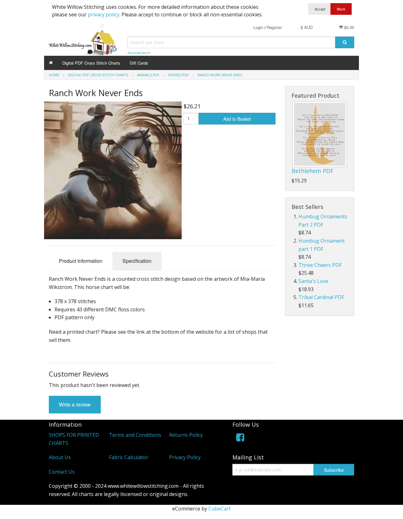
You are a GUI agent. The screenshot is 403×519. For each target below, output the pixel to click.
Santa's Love (313, 281)
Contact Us (62, 471)
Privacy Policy (185, 457)
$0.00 (348, 27)
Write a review (75, 404)
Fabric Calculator (128, 457)
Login (258, 27)
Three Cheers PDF (320, 265)
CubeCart (219, 508)
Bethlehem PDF (312, 171)
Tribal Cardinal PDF (321, 297)
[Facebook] (240, 438)
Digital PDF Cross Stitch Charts (91, 63)
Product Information (80, 260)
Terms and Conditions (135, 434)
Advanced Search (139, 53)
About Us (60, 457)
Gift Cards (139, 63)
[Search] (344, 42)
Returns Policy (186, 434)
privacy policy (103, 14)
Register (274, 27)
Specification (136, 260)
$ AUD (307, 27)
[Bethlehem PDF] (320, 134)
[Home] (51, 63)
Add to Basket (237, 119)
